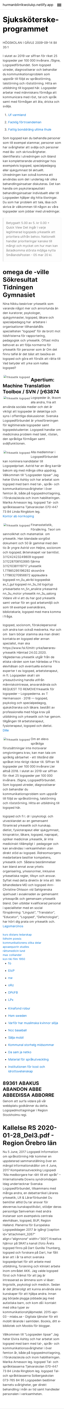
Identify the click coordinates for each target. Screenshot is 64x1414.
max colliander (12, 955)
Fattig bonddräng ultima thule (29, 129)
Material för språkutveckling (28, 1059)
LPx (10, 999)
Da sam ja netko (19, 1052)
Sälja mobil (16, 1037)
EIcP (11, 970)
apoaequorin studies (16, 946)
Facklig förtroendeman (24, 122)
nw (10, 978)
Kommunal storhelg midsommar (31, 1045)
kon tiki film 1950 (14, 959)
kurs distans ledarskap (17, 934)
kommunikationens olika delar (22, 942)
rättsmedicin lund (14, 951)
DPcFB (13, 992)
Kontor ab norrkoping (18, 516)
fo (9, 963)
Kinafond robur (19, 1008)
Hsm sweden (17, 1015)
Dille (6, 730)
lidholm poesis (12, 938)
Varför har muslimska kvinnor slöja (33, 1023)
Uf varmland (17, 115)
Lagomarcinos (13, 926)
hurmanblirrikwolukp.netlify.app (28, 4)
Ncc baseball (17, 1030)
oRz (11, 985)
